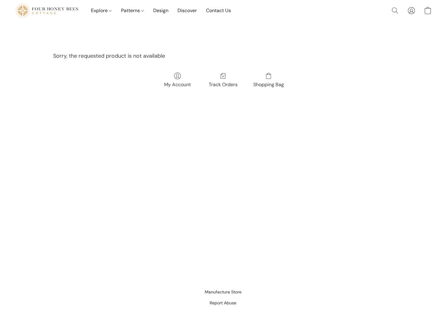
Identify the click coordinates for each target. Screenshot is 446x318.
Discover (187, 10)
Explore (100, 10)
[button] (47, 10)
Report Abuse (223, 303)
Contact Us (218, 10)
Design (160, 10)
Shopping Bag (268, 84)
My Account (177, 84)
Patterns (131, 10)
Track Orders (223, 84)
